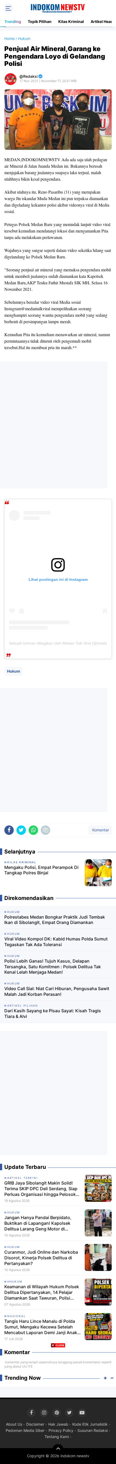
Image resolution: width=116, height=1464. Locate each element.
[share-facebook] (9, 830)
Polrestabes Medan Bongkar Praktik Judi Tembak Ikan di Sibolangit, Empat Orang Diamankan (54, 919)
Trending (12, 21)
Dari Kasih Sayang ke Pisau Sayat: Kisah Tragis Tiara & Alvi (52, 1013)
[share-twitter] (21, 830)
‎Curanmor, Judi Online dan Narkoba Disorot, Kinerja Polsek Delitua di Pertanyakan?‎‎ (41, 1257)
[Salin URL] (45, 830)
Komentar (100, 830)
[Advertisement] (58, 425)
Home (9, 38)
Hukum (13, 671)
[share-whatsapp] (33, 830)
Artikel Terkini (22, 1177)
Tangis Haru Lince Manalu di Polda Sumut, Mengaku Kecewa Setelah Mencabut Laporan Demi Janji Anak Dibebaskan (40, 1326)
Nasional (16, 1316)
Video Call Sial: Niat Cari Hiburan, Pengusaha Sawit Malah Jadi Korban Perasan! (56, 991)
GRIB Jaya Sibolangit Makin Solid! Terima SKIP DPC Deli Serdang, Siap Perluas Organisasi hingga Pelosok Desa (40, 1188)
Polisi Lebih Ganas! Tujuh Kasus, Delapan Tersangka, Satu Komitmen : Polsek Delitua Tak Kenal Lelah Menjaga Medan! (52, 966)
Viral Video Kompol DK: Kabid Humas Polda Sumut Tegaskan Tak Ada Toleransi (56, 941)
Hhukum (14, 1281)
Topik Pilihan (40, 21)
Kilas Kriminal (71, 21)
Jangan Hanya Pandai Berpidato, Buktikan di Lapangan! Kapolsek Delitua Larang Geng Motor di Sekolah (37, 1223)
